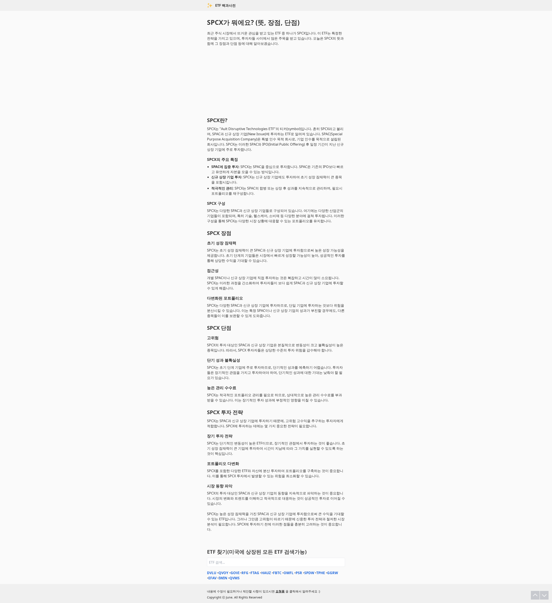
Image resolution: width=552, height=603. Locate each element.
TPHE (320, 572)
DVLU (211, 572)
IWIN (223, 578)
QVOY (223, 572)
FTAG (255, 572)
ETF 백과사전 (225, 5)
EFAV (212, 578)
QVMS (234, 578)
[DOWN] (544, 595)
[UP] (535, 595)
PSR (299, 572)
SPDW (309, 572)
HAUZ (266, 572)
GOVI (235, 572)
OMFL (288, 572)
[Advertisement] (276, 80)
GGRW (332, 572)
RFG (245, 572)
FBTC (277, 572)
